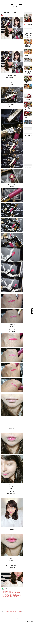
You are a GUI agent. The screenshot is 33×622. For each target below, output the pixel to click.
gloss (5, 611)
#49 (4, 611)
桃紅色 (20, 611)
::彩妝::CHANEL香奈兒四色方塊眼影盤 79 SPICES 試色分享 (10, 596)
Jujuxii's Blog (16, 5)
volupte (7, 611)
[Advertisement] (12, 45)
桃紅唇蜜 (19, 611)
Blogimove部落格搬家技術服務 (29, 621)
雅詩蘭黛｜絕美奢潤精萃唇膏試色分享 (7, 591)
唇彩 (13, 611)
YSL (8, 611)
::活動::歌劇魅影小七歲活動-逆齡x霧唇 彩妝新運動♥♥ (9, 594)
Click (32, 311)
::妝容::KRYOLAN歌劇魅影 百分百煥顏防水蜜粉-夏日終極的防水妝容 (11, 595)
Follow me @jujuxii (17, 618)
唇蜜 (14, 611)
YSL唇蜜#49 (10, 611)
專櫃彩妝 (16, 611)
